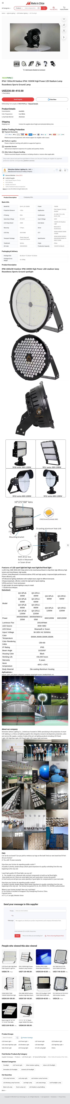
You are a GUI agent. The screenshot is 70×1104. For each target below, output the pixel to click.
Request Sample (33, 103)
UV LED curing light (40, 1048)
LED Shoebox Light (23, 1044)
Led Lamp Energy (41, 1082)
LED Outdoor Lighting (22, 13)
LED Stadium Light (57, 1041)
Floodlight (6, 1065)
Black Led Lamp (7, 1087)
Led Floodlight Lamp (55, 1082)
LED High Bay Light (57, 1044)
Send (17, 936)
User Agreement (45, 1097)
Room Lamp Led (20, 1087)
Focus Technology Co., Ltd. (23, 1097)
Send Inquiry (18, 99)
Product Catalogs (27, 1037)
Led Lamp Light (23, 1078)
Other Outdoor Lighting (32, 1065)
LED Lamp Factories (9, 1078)
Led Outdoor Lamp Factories (39, 1078)
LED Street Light (6, 1041)
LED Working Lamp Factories (11, 1082)
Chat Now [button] (53, 99)
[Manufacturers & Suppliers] (35, 3)
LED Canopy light (23, 1048)
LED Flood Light (22, 1041)
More (3, 1090)
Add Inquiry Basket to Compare (35, 70)
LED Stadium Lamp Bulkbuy (37, 1087)
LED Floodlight (33, 13)
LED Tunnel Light (39, 1041)
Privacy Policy (62, 1097)
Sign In (5, 189)
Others (53, 1048)
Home (3, 13)
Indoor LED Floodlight (49, 1065)
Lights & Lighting (11, 13)
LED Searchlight (39, 1044)
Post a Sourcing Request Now (54, 936)
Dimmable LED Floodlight (10, 1069)
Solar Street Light (7, 1048)
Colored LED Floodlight (27, 1069)
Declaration (54, 1097)
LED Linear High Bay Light (9, 1044)
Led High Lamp (27, 1082)
